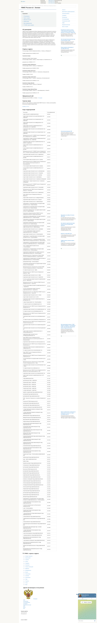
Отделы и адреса (27, 17)
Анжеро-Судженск (28, 556)
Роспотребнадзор (65, 19)
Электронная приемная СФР (66, 131)
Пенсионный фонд (65, 13)
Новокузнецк (27, 573)
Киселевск (27, 565)
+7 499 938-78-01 (51, 1)
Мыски (26, 572)
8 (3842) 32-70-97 (25, 106)
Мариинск (27, 568)
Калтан (26, 561)
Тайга (26, 579)
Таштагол (27, 581)
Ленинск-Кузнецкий (29, 566)
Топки (26, 582)
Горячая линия (26, 21)
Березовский (27, 557)
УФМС (63, 22)
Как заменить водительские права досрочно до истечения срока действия (68, 224)
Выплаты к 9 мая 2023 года (66, 233)
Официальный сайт (27, 19)
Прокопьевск (27, 577)
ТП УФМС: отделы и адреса (29, 25)
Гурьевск (27, 559)
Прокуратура (64, 17)
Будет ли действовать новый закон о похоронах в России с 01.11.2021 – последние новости (68, 413)
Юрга (26, 584)
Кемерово (27, 563)
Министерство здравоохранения (68, 11)
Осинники (27, 575)
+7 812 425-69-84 (51, 3)
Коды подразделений (28, 23)
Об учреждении (26, 16)
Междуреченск (28, 570)
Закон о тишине (65, 26)
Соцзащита (64, 15)
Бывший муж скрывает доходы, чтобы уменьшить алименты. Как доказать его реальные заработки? (68, 31)
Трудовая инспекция (66, 24)
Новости (63, 9)
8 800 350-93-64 (51, 0)
